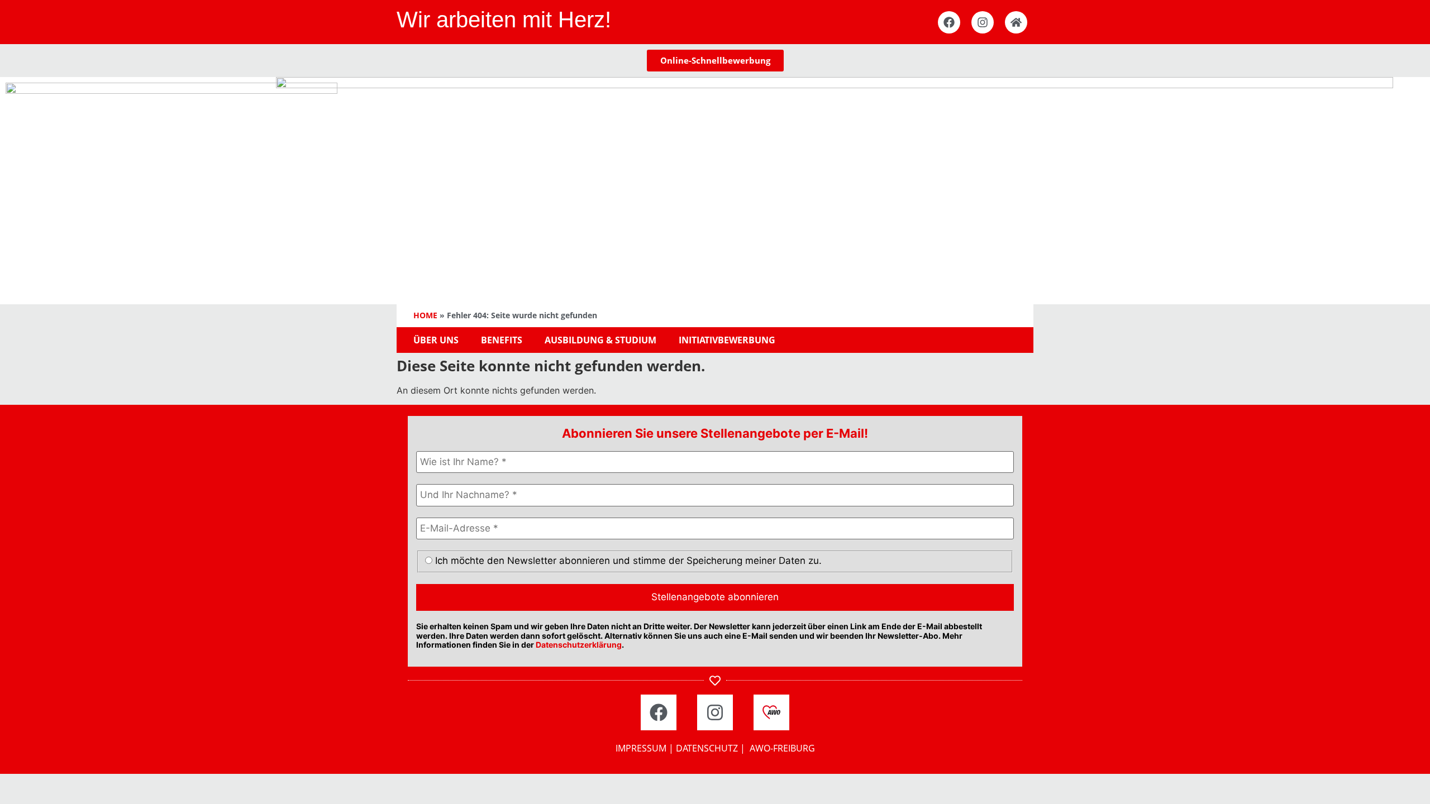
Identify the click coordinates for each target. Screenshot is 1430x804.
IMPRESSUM (641, 748)
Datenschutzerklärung (579, 644)
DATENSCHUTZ (707, 748)
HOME (425, 315)
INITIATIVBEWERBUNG (727, 340)
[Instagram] (982, 22)
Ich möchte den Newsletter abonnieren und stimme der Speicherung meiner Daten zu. (627, 560)
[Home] (1016, 22)
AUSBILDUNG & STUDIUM (600, 340)
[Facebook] (949, 22)
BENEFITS (501, 340)
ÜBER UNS (436, 340)
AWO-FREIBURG (782, 748)
